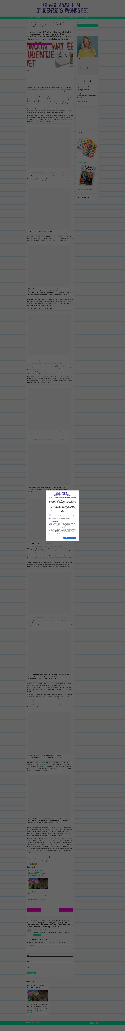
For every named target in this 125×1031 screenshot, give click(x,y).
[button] (62, 521)
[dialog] (62, 515)
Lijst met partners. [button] (67, 527)
